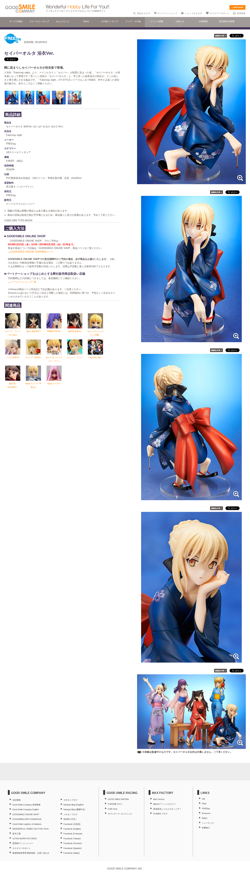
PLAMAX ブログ (160, 814)
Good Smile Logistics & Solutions (27, 824)
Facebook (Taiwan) (72, 838)
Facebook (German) (73, 843)
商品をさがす (143, 13)
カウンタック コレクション (120, 814)
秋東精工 (206, 828)
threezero (206, 813)
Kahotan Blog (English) (74, 805)
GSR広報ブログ (115, 804)
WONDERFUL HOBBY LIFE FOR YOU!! (30, 829)
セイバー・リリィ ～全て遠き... (13, 333)
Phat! (204, 803)
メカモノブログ (71, 814)
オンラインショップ (167, 13)
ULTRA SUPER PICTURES (24, 838)
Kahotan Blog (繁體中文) (74, 809)
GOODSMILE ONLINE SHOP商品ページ (32, 251)
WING (204, 818)
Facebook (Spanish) (73, 848)
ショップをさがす (193, 13)
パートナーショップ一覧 (23, 282)
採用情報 (241, 13)
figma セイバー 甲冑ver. (33, 385)
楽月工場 (16, 833)
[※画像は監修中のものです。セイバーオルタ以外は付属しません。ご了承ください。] (191, 747)
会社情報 (16, 800)
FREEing (206, 808)
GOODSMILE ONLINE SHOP (25, 814)
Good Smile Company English (25, 809)
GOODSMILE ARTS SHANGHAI (26, 819)
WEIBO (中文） (70, 819)
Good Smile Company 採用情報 (26, 805)
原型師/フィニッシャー (22, 843)
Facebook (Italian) (72, 853)
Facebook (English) (72, 829)
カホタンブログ (71, 800)
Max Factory (159, 799)
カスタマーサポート (219, 13)
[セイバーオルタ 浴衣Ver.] (191, 182)
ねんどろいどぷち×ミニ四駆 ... (95, 333)
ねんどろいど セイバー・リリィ (54, 359)
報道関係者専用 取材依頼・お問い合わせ (30, 853)
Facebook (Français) (73, 833)
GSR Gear (112, 809)
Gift (203, 799)
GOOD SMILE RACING (118, 799)
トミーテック (208, 823)
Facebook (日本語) (72, 824)
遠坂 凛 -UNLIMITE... (12, 385)
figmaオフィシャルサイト (164, 804)
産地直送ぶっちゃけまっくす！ (167, 809)
